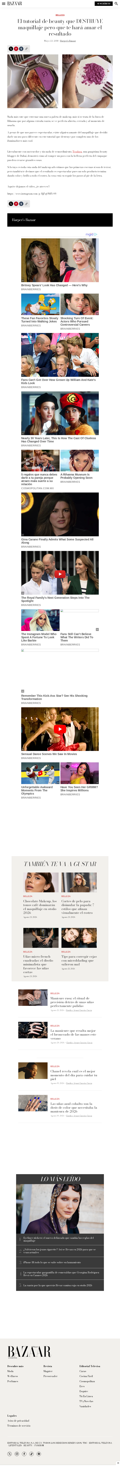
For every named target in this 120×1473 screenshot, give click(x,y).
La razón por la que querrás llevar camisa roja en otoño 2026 (57, 1285)
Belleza (60, 15)
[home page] (14, 3)
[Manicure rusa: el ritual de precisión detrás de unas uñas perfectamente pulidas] (33, 997)
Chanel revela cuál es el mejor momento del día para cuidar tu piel (73, 1075)
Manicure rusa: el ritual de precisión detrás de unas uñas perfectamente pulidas (72, 1002)
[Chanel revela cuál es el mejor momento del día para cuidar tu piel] (33, 1070)
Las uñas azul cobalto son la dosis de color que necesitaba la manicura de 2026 (73, 1107)
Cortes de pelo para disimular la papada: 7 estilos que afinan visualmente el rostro (77, 907)
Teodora (77, 151)
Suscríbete (103, 3)
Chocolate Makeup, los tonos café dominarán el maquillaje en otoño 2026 (40, 907)
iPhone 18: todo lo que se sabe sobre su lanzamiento (52, 1262)
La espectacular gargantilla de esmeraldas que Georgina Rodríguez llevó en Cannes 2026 (61, 1274)
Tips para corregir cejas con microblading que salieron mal (79, 960)
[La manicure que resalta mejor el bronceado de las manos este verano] (33, 1030)
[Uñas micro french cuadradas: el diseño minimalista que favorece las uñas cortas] (41, 938)
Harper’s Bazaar (68, 40)
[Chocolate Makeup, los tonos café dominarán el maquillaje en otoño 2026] (41, 882)
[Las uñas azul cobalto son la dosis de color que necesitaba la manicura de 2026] (33, 1103)
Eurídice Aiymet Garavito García (79, 1010)
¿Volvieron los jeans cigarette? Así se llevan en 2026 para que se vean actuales (59, 1251)
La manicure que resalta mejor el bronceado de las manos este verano (73, 1034)
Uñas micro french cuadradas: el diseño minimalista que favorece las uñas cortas (38, 964)
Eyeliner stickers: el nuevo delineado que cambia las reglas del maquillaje (58, 1239)
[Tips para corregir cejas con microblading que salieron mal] (79, 938)
